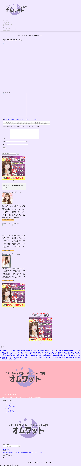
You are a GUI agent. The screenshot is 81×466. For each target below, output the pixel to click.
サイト (4, 144)
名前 (4, 141)
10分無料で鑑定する (7, 220)
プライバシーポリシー (9, 394)
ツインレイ (9, 405)
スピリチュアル (10, 407)
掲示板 (11, 410)
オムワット (9, 403)
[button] (18, 153)
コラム (8, 408)
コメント (6, 138)
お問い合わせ (10, 412)
